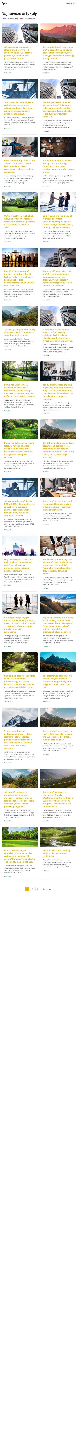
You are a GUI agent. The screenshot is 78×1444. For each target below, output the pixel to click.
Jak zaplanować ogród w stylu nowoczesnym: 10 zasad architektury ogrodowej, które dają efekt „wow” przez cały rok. (57, 682)
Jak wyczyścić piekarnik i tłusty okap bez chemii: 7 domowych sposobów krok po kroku (19, 332)
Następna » (46, 889)
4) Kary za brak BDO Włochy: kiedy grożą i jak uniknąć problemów (57, 853)
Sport (5, 3)
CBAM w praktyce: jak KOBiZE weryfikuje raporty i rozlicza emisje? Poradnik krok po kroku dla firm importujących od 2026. (19, 222)
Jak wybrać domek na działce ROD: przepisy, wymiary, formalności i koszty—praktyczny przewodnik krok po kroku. (58, 166)
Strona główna (70, 3)
